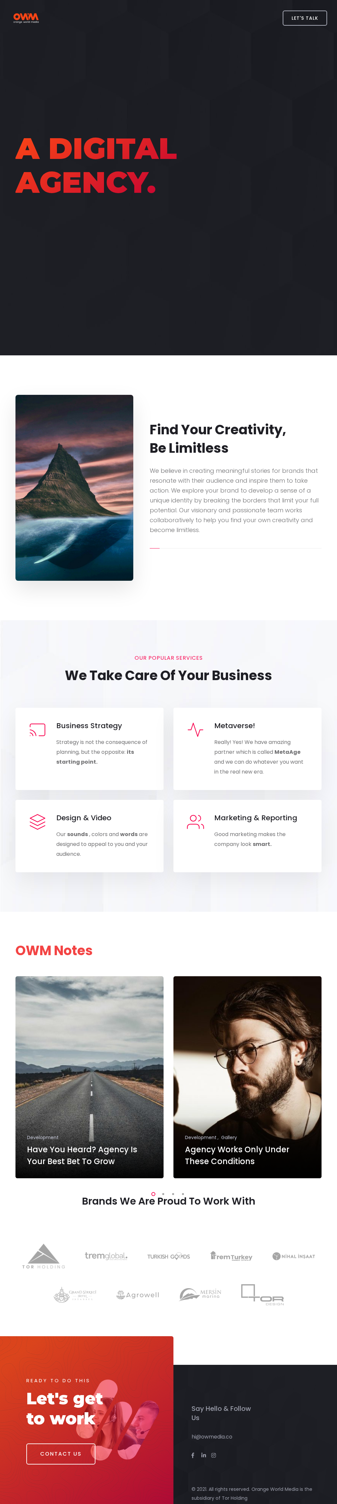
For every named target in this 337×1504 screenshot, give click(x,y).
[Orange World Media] (26, 18)
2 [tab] (162, 1193)
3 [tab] (171, 1193)
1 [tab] (152, 1193)
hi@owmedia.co (212, 1436)
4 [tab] (181, 1193)
